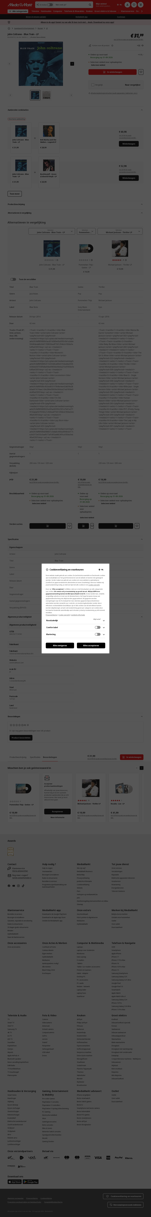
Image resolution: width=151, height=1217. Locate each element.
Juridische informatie (78, 615)
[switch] (98, 627)
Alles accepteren (91, 645)
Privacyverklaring (51, 615)
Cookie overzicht (64, 615)
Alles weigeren (60, 645)
